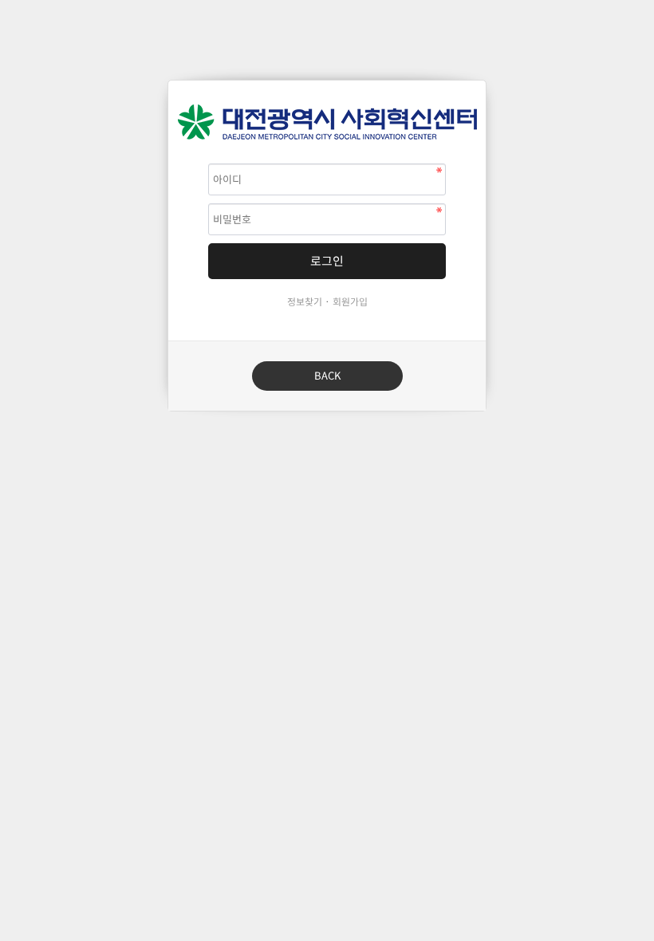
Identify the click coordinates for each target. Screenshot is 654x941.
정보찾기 (304, 302)
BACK (327, 376)
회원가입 (350, 302)
